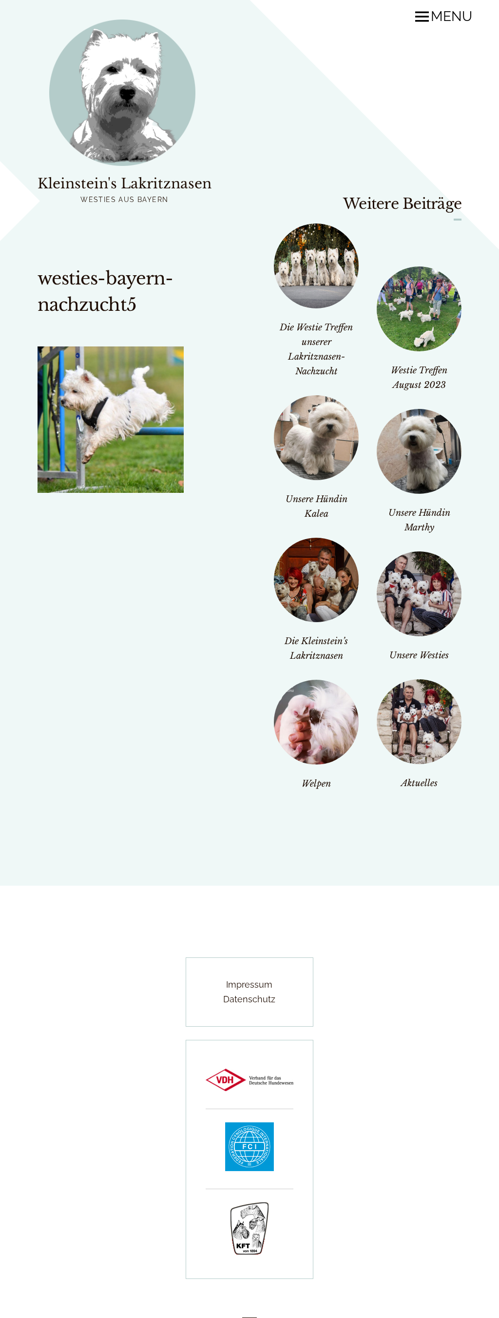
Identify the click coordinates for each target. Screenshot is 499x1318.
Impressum (249, 984)
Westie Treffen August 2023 (419, 377)
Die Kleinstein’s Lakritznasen (316, 648)
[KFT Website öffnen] (249, 1251)
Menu (451, 16)
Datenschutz (249, 999)
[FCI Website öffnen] (249, 1168)
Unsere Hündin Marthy (419, 520)
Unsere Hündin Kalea (316, 506)
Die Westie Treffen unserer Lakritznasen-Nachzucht (316, 349)
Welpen (316, 783)
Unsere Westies (419, 655)
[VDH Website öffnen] (249, 1088)
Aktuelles (419, 783)
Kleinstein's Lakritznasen (124, 183)
